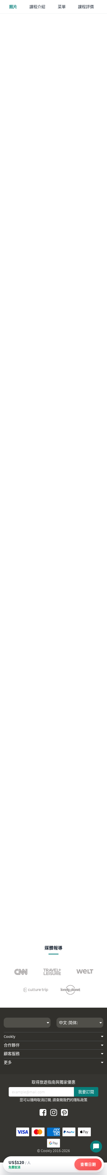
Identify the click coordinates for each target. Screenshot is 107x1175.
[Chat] (96, 1147)
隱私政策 (80, 1100)
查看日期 (88, 1164)
